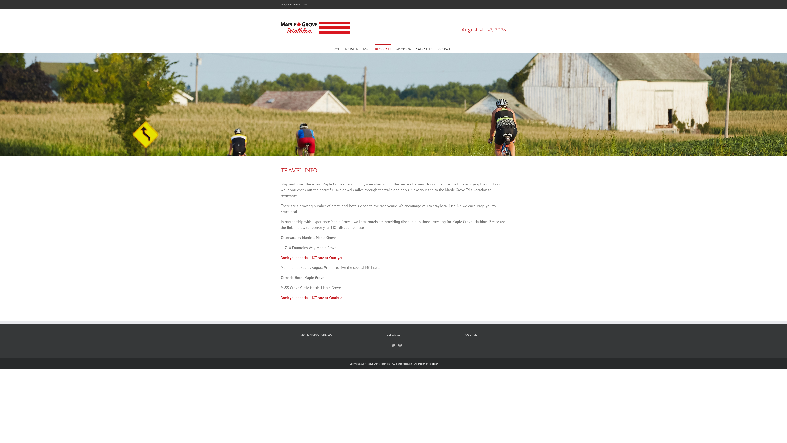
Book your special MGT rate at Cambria (311, 297)
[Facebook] (387, 345)
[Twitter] (393, 345)
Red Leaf (433, 363)
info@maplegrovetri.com (294, 4)
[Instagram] (400, 345)
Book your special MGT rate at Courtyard (313, 257)
